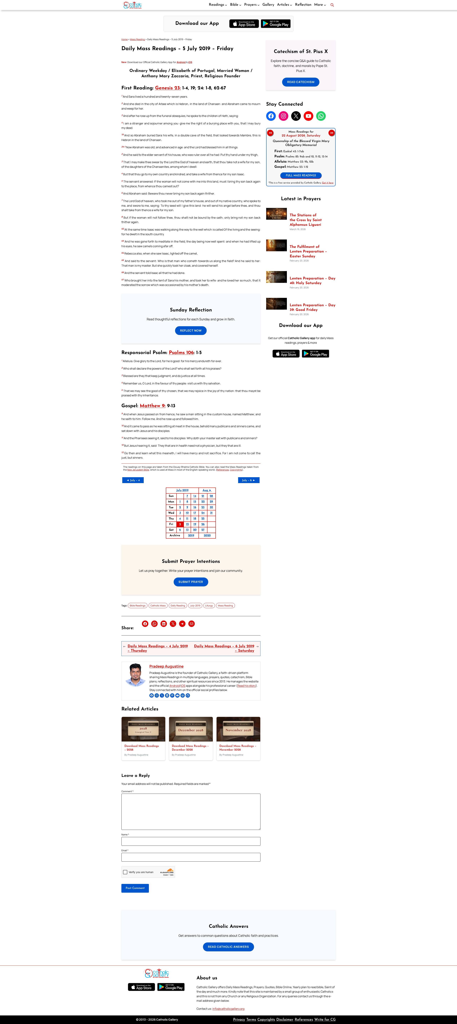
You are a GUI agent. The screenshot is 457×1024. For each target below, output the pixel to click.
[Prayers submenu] (258, 5)
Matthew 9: (152, 406)
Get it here (327, 183)
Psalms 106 (181, 352)
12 (187, 524)
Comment (127, 791)
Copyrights (236, 469)
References (223, 469)
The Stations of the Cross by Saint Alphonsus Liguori (306, 220)
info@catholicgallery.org (228, 1009)
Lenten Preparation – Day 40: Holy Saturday (312, 281)
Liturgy (209, 605)
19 (195, 524)
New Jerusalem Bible (138, 469)
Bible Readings (137, 605)
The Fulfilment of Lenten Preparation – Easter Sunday (308, 251)
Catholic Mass (158, 605)
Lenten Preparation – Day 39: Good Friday (312, 308)
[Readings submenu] (226, 5)
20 (195, 529)
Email (125, 850)
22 (203, 501)
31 (211, 512)
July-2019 (182, 490)
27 (202, 529)
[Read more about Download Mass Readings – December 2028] (191, 740)
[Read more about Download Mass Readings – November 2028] (238, 740)
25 (202, 518)
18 (195, 518)
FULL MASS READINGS (301, 175)
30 (211, 507)
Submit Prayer (191, 582)
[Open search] (332, 5)
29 (211, 501)
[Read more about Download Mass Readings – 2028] (143, 740)
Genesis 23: (168, 88)
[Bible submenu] (240, 5)
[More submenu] (325, 5)
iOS (183, 686)
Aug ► (207, 490)
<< (270, 132)
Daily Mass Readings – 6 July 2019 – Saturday (224, 648)
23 (202, 507)
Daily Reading (178, 605)
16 (195, 507)
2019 (191, 535)
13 (187, 529)
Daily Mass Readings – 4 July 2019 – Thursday (158, 648)
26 (203, 524)
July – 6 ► (248, 480)
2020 (207, 535)
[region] (301, 157)
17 (195, 512)
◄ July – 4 (133, 480)
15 (195, 501)
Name (125, 834)
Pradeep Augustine (166, 666)
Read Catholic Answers (228, 947)
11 (187, 518)
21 (203, 496)
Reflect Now (191, 330)
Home (124, 39)
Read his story (246, 686)
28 (211, 496)
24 (203, 512)
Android (174, 686)
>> (331, 132)
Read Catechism (301, 82)
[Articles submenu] (291, 5)
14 (195, 496)
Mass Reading (137, 39)
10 (187, 512)
